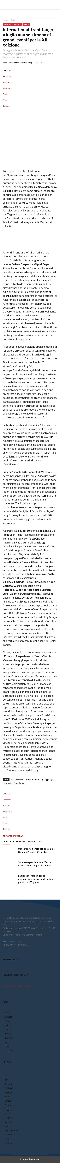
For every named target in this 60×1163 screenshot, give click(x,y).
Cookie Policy (24, 986)
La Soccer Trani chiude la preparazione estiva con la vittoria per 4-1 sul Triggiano (36, 879)
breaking (8, 24)
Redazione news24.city (23, 62)
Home (5, 20)
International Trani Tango (14, 783)
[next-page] (9, 889)
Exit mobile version (30, 1159)
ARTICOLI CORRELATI (13, 836)
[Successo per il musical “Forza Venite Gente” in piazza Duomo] (10, 865)
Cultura (13, 20)
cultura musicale (32, 780)
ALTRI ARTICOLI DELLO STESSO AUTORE (22, 841)
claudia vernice (17, 780)
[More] (30, 108)
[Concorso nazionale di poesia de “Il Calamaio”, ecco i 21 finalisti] (10, 852)
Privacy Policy (9, 986)
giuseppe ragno (48, 780)
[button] (4, 14)
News (26, 24)
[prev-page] (4, 889)
